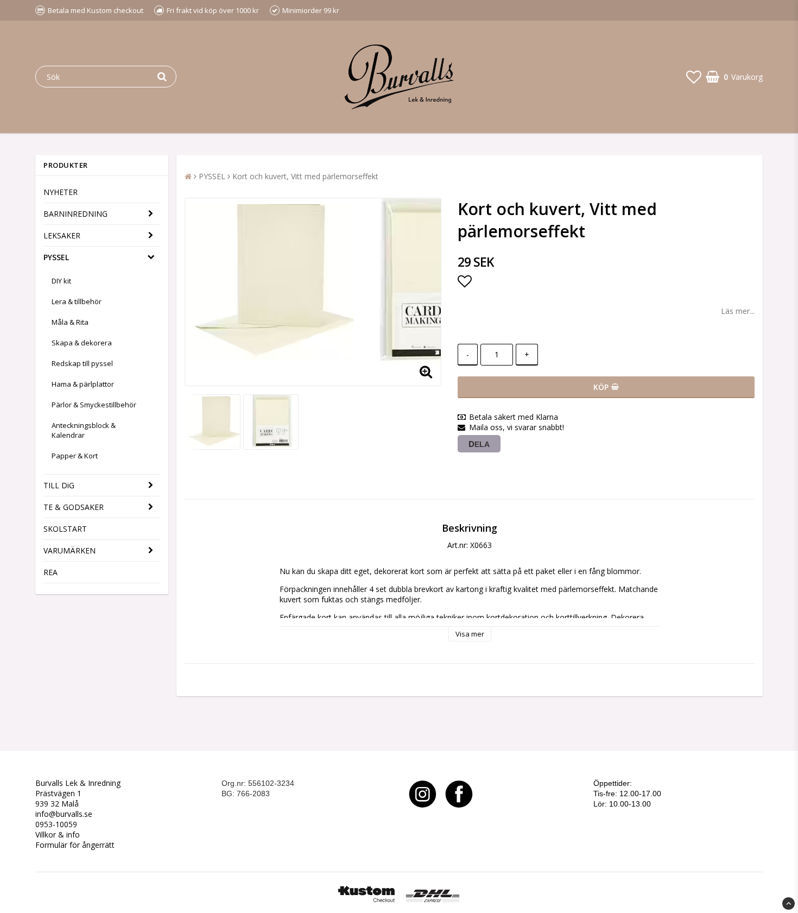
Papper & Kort (75, 456)
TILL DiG (58, 485)
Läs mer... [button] (738, 311)
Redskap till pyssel (82, 363)
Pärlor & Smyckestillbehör (94, 405)
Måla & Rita (70, 322)
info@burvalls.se (63, 814)
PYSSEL (56, 257)
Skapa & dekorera (82, 343)
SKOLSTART (65, 529)
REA (50, 572)
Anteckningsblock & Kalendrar (84, 430)
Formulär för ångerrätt (75, 845)
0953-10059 (56, 824)
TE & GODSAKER (73, 507)
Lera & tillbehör (77, 301)
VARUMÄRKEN (69, 550)
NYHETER (60, 192)
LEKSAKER (61, 235)
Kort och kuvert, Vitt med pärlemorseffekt (305, 176)
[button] (693, 76)
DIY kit (61, 281)
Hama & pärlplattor (83, 384)
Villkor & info (57, 834)
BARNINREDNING (75, 214)
